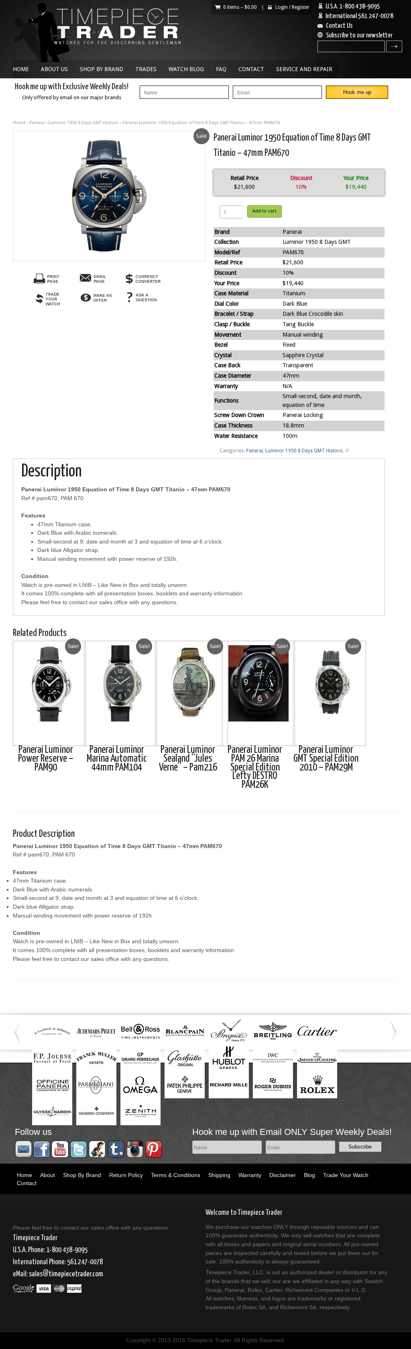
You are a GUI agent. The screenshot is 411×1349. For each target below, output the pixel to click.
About (47, 1175)
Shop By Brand (101, 69)
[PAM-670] (109, 196)
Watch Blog (186, 69)
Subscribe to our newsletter (359, 35)
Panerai (37, 122)
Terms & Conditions (175, 1175)
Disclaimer (282, 1175)
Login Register (292, 7)
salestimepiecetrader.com (66, 1274)
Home (21, 69)
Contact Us (339, 25)
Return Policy (126, 1175)
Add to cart (264, 211)
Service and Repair (304, 69)
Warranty (249, 1175)
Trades (146, 69)
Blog (309, 1175)
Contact (251, 69)
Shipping (219, 1175)
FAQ (221, 69)
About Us (54, 69)
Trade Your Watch (345, 1175)
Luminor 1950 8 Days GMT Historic (83, 122)
